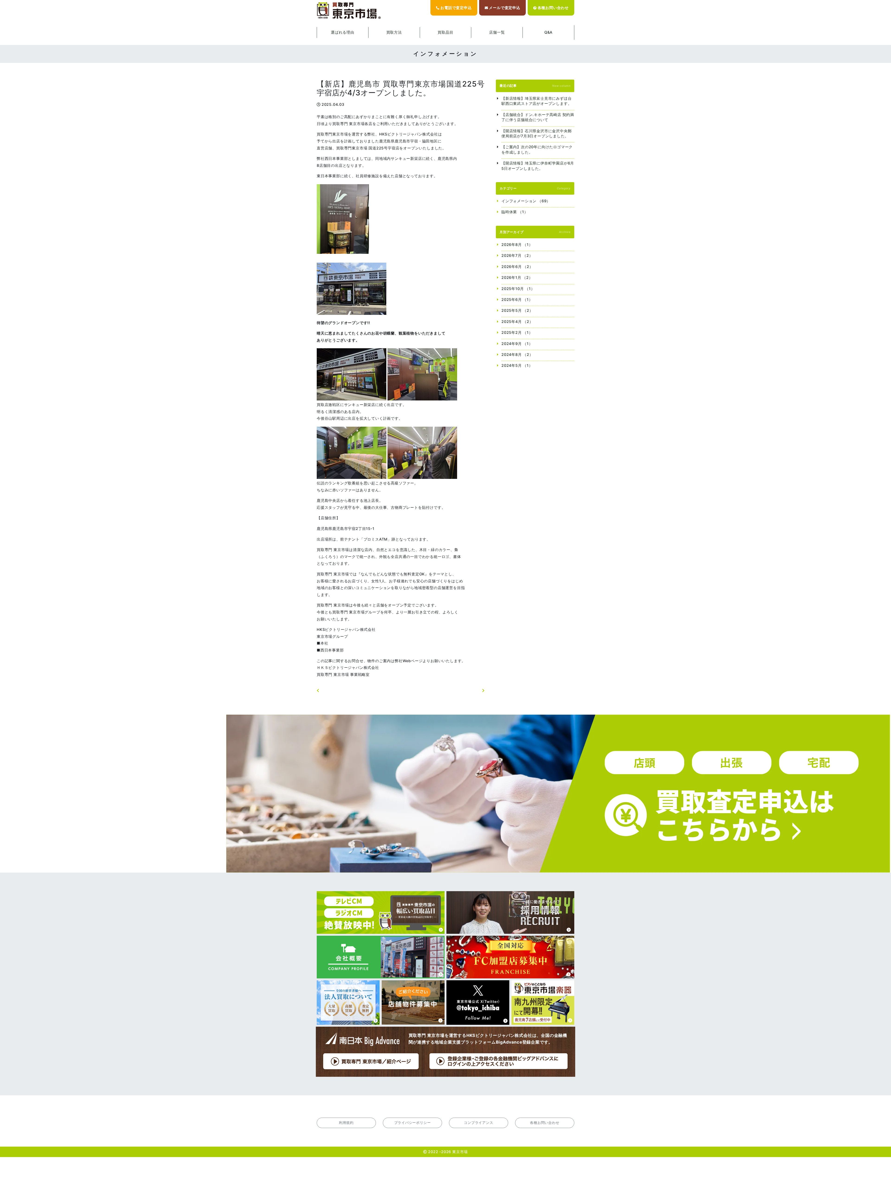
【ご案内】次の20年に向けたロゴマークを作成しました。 (537, 149)
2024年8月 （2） (517, 354)
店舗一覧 (497, 32)
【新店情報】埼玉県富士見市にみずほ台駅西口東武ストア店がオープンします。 (536, 101)
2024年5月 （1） (517, 365)
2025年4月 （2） (517, 321)
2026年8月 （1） (517, 244)
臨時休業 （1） (514, 212)
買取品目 (445, 32)
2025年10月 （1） (518, 288)
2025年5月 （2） (517, 310)
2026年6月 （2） (517, 266)
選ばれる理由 (342, 32)
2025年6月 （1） (517, 299)
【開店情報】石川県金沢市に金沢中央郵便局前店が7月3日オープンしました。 (536, 133)
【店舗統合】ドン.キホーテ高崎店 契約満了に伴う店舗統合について (537, 117)
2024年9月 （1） (517, 343)
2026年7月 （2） (517, 255)
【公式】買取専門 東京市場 (349, 11)
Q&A (548, 32)
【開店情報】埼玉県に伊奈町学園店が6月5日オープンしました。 (537, 166)
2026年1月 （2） (517, 277)
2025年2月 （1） (517, 332)
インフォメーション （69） (525, 201)
